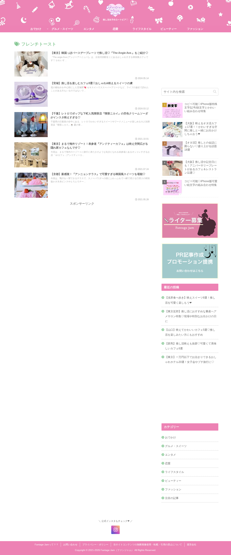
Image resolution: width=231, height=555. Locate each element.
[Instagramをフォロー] (115, 530)
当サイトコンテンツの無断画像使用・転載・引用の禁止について (147, 544)
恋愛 (167, 463)
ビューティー (173, 480)
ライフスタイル (174, 472)
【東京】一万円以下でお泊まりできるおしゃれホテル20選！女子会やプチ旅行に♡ (190, 359)
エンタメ (170, 454)
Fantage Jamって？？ (46, 544)
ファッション (173, 489)
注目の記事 (172, 497)
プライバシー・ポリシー (95, 544)
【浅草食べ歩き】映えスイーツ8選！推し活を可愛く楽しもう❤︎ (190, 300)
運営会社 (191, 544)
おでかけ (170, 437)
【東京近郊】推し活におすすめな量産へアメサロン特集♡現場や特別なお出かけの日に (190, 316)
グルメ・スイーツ (176, 446)
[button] (215, 92)
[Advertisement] (82, 230)
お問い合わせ (70, 544)
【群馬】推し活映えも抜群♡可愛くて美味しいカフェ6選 (190, 346)
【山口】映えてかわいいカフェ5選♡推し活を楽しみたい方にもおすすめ (190, 332)
